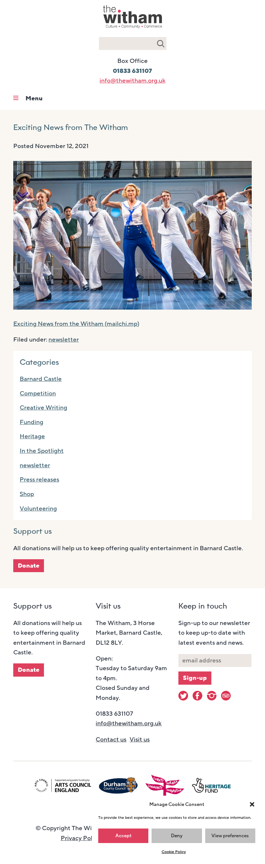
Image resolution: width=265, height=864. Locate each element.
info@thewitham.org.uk (132, 80)
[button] (252, 804)
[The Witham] (132, 29)
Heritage (32, 436)
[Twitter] (183, 695)
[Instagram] (212, 695)
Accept (123, 835)
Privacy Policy (81, 838)
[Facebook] (197, 695)
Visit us (140, 739)
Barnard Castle (41, 379)
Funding (31, 422)
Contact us (111, 739)
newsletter (63, 339)
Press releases (39, 479)
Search (160, 43)
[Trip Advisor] (226, 695)
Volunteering (38, 508)
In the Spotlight (42, 451)
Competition (38, 393)
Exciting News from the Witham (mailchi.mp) (76, 324)
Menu (34, 98)
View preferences (230, 835)
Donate (28, 565)
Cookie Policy (174, 851)
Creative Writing (43, 407)
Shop (27, 494)
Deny (177, 835)
